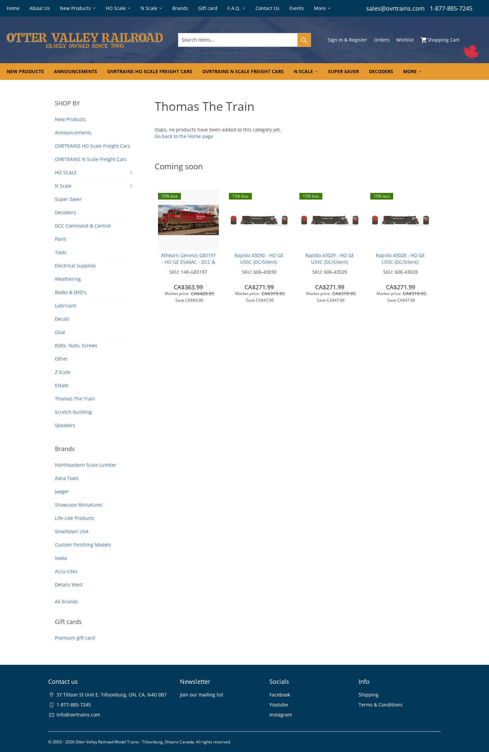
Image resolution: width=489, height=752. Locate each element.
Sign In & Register (347, 40)
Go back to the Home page (184, 136)
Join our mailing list (201, 694)
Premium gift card (75, 638)
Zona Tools (67, 478)
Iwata (61, 558)
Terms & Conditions (381, 704)
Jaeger (62, 491)
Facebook (279, 694)
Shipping (369, 694)
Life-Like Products (74, 518)
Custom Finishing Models (83, 544)
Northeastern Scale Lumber (85, 465)
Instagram (280, 714)
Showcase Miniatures (78, 505)
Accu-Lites (66, 571)
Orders (382, 40)
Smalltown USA (71, 531)
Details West (68, 584)
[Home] (85, 40)
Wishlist (405, 40)
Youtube (278, 704)
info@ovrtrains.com (78, 714)
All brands (66, 601)
